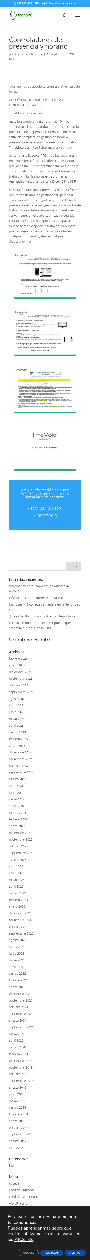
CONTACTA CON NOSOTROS (45, 512)
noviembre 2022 (21, 920)
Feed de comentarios (24, 1197)
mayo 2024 (17, 799)
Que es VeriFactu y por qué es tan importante (42, 616)
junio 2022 (16, 953)
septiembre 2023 (21, 853)
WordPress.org (19, 1203)
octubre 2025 (18, 685)
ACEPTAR (75, 1253)
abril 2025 (16, 725)
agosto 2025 (17, 699)
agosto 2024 (17, 779)
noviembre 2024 (21, 759)
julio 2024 (16, 786)
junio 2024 (16, 792)
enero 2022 (17, 987)
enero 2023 (17, 906)
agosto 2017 (17, 1141)
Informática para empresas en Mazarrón (38, 598)
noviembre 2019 (21, 1067)
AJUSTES (23, 1239)
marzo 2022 (17, 973)
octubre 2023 (18, 846)
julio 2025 (16, 705)
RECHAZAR (52, 1253)
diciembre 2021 (20, 994)
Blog (12, 59)
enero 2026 (17, 665)
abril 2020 (16, 1040)
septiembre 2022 (21, 933)
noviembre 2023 (21, 839)
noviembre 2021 (21, 1000)
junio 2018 (16, 1094)
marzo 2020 (17, 1047)
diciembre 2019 (20, 1061)
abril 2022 (16, 967)
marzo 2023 (17, 893)
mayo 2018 (17, 1101)
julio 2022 (16, 947)
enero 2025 (17, 745)
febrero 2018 (18, 1114)
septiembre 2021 (21, 1014)
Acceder (15, 1183)
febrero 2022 (18, 980)
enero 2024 (17, 826)
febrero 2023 (18, 900)
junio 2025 (16, 712)
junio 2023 (16, 873)
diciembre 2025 (20, 672)
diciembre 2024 (20, 752)
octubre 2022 (18, 926)
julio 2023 (16, 866)
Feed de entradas (22, 1190)
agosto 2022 (17, 940)
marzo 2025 (17, 732)
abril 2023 (16, 886)
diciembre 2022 (20, 913)
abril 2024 (16, 806)
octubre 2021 (18, 1007)
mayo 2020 (17, 1034)
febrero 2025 (18, 739)
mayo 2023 (17, 879)
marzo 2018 (17, 1107)
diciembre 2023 (20, 833)
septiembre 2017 (21, 1134)
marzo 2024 (17, 812)
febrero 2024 (18, 819)
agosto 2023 (17, 859)
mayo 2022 (17, 960)
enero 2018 (17, 1121)
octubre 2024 (18, 766)
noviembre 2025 (21, 678)
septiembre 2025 (21, 692)
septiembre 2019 (21, 1081)
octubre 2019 (18, 1074)
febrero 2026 (18, 658)
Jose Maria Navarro (29, 54)
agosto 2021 (17, 1020)
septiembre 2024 (21, 772)
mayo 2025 (17, 719)
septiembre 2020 (21, 1027)
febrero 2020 (18, 1054)
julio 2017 (16, 1148)
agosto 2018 (17, 1087)
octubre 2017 (18, 1128)
